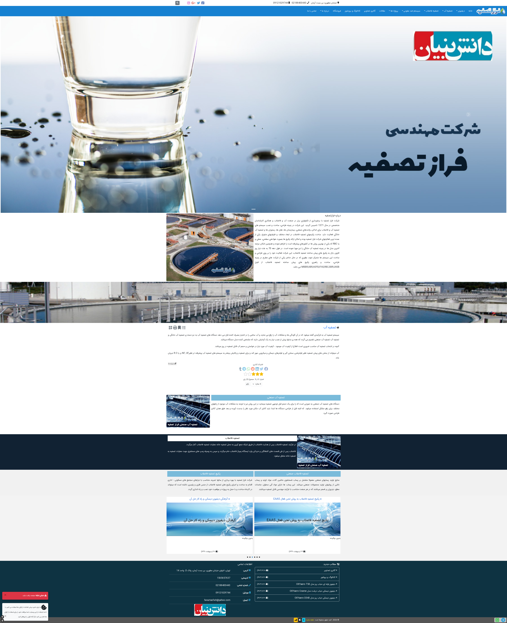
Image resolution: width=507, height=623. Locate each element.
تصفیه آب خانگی (209, 499)
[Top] (2, 617)
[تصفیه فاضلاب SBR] (297, 519)
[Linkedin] (257, 369)
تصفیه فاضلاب (432, 11)
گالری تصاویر (369, 11)
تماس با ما (311, 11)
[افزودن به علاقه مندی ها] (179, 328)
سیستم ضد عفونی (411, 11)
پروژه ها (394, 11)
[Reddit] (252, 369)
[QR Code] (170, 328)
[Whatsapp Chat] (497, 620)
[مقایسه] (184, 328)
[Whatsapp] (248, 369)
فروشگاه (337, 11)
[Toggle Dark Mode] (300, 620)
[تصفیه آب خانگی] (209, 519)
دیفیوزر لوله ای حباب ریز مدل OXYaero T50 (315, 584)
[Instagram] (188, 3)
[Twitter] (198, 3)
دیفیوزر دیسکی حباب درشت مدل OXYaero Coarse (312, 591)
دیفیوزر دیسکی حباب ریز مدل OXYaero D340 (315, 598)
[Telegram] (244, 369)
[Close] (5, 594)
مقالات (382, 11)
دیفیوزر (461, 11)
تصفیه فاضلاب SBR (296, 499)
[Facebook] (203, 3)
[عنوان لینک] (209, 247)
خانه (470, 11)
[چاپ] (175, 328)
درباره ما (325, 11)
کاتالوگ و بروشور (352, 11)
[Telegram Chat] (503, 620)
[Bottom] (2, 621)
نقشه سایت (310, 620)
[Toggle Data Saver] (296, 620)
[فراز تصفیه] (490, 11)
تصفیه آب (448, 11)
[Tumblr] (240, 369)
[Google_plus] (193, 3)
